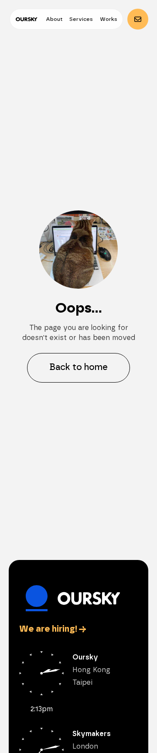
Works (108, 19)
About (54, 19)
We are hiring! (52, 629)
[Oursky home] (27, 19)
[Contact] (137, 19)
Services (81, 19)
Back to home (78, 367)
